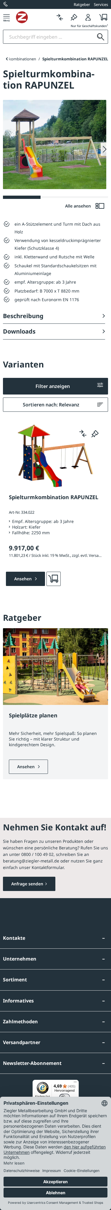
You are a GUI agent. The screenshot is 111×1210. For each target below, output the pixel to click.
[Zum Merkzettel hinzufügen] (95, 433)
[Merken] (74, 17)
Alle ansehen (78, 206)
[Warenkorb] (101, 17)
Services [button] (101, 4)
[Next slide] (104, 149)
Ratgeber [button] (82, 4)
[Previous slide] (6, 58)
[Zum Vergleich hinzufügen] (83, 433)
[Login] (88, 17)
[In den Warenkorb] (53, 579)
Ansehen (26, 766)
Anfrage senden (27, 884)
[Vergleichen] (60, 17)
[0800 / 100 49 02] (6, 4)
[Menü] (6, 17)
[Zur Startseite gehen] (34, 17)
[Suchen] (101, 36)
